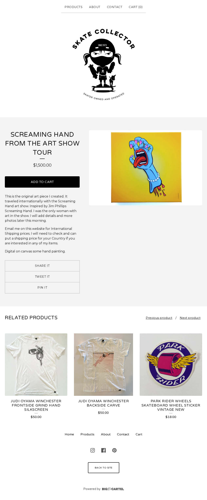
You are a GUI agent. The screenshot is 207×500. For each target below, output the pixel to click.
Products (73, 7)
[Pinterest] (114, 450)
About (94, 7)
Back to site (103, 467)
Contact (115, 7)
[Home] (103, 64)
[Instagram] (92, 450)
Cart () (136, 7)
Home (69, 434)
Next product (190, 318)
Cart (139, 434)
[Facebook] (103, 450)
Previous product (159, 318)
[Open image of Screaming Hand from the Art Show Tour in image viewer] (145, 168)
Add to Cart (42, 182)
